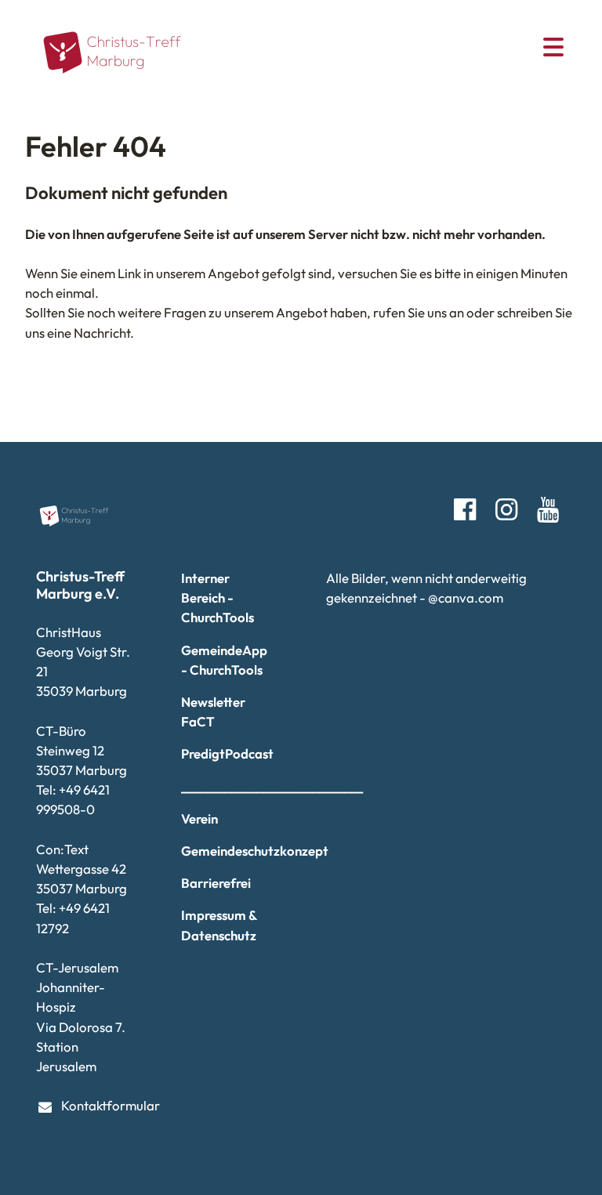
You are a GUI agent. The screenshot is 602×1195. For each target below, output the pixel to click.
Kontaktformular (96, 1105)
